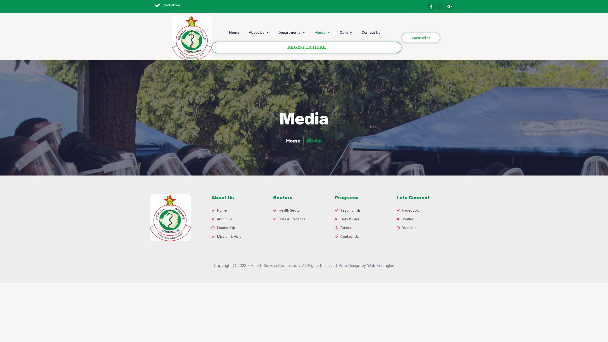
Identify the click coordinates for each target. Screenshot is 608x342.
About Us (256, 32)
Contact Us (370, 32)
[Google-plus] (450, 6)
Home (234, 32)
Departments (289, 32)
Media (319, 32)
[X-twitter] (440, 6)
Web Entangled (380, 265)
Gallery (345, 32)
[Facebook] (431, 6)
